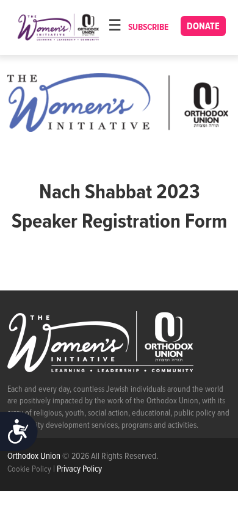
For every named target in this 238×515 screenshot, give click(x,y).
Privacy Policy (79, 469)
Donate (203, 26)
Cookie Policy (29, 469)
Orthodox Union (34, 456)
